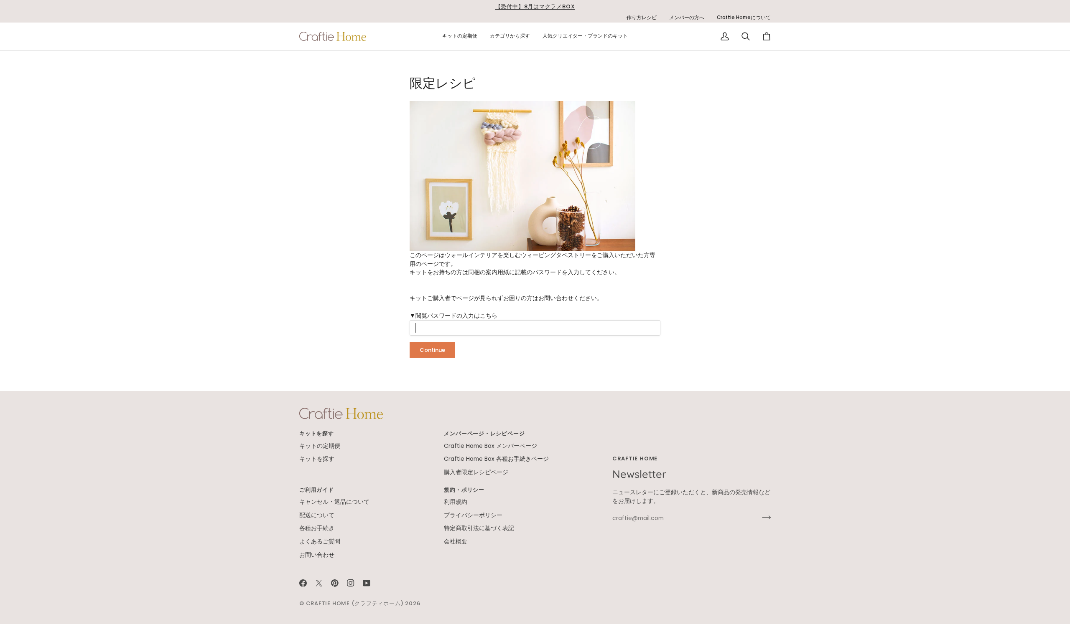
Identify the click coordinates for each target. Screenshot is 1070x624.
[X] (319, 583)
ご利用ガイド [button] (316, 490)
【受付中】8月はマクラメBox (535, 6)
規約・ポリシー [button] (464, 490)
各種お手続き (316, 528)
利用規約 (455, 502)
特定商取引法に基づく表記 (479, 528)
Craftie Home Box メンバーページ (490, 446)
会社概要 (455, 542)
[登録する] (764, 517)
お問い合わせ (555, 298)
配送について (316, 515)
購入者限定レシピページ (476, 472)
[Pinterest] (335, 583)
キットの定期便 (319, 446)
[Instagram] (350, 583)
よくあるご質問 (319, 542)
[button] (460, 36)
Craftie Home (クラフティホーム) (355, 603)
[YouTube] (366, 583)
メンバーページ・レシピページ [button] (484, 433)
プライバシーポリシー (473, 515)
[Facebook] (303, 583)
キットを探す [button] (316, 433)
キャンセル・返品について (334, 502)
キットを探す (316, 459)
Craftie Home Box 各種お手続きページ (496, 459)
